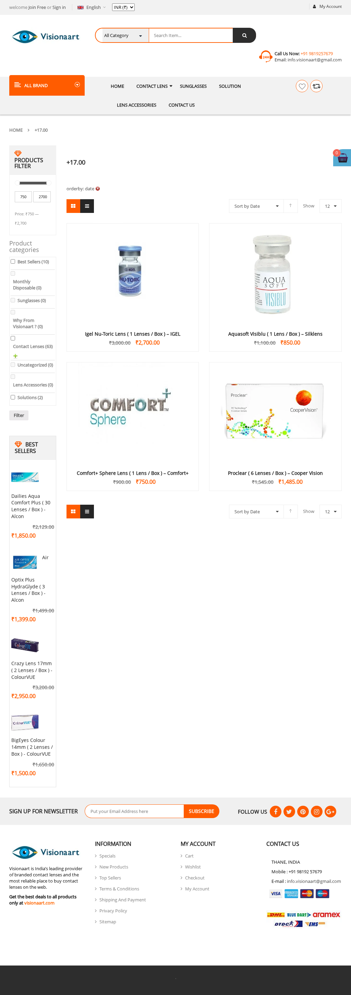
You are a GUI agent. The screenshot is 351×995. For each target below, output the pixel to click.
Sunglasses (31, 300)
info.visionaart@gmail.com (314, 60)
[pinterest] (303, 811)
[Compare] (316, 86)
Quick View (132, 260)
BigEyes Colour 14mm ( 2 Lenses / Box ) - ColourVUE (32, 747)
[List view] (87, 206)
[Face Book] (275, 811)
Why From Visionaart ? (28, 323)
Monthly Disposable (27, 284)
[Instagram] (317, 811)
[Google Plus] (330, 811)
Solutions (30, 397)
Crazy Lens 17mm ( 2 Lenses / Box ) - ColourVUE (31, 670)
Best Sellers (33, 262)
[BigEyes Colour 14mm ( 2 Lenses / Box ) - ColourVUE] (25, 722)
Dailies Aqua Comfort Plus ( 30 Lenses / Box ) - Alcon (30, 506)
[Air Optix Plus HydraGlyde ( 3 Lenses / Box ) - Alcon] (25, 562)
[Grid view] (73, 206)
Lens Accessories (33, 385)
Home (16, 130)
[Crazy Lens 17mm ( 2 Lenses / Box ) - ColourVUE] (25, 646)
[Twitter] (289, 811)
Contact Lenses (33, 346)
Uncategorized (35, 365)
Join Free (37, 7)
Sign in (59, 7)
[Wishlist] (302, 86)
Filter (19, 415)
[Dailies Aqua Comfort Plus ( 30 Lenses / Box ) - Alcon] (25, 478)
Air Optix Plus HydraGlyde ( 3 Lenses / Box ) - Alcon (30, 578)
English (93, 7)
